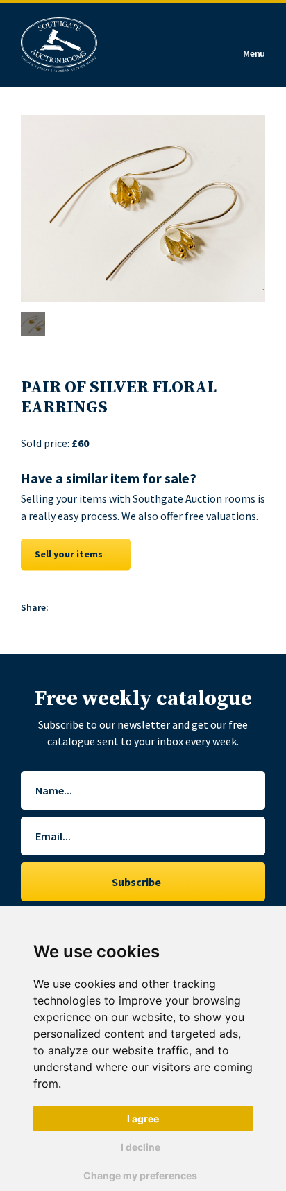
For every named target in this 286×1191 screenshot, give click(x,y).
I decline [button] (140, 1147)
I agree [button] (143, 1118)
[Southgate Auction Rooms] (59, 45)
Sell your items (69, 554)
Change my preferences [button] (140, 1175)
